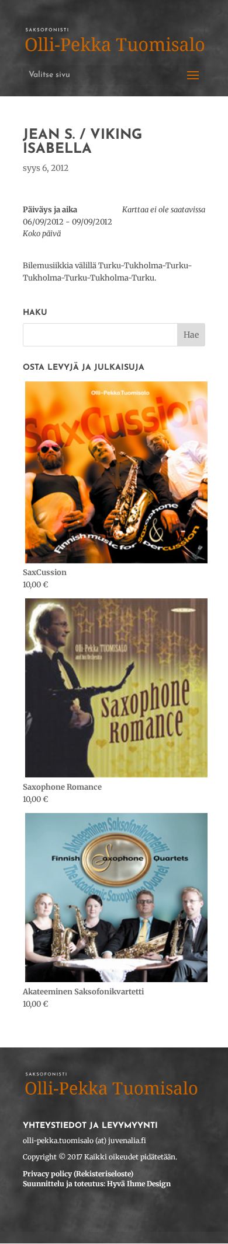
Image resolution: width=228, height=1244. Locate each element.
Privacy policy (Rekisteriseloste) (78, 1173)
